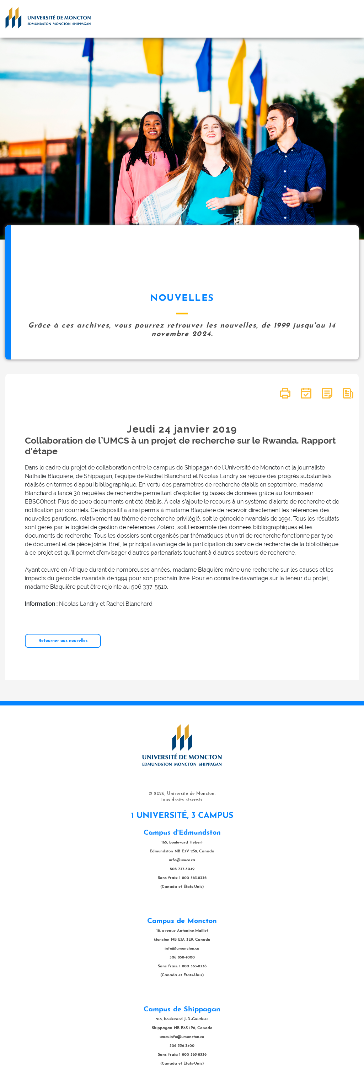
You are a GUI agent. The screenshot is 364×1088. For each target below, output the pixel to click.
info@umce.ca (182, 860)
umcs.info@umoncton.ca (182, 1037)
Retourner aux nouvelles (62, 641)
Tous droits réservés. (182, 800)
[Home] (48, 17)
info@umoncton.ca (182, 949)
